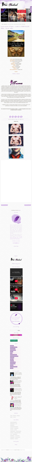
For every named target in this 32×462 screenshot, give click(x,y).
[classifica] (16, 335)
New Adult (12, 357)
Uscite (11, 415)
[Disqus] (16, 170)
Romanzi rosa (12, 363)
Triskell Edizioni (12, 437)
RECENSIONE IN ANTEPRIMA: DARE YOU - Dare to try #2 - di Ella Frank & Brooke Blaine (18, 381)
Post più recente (4, 205)
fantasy (11, 365)
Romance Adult (12, 362)
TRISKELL (14, 73)
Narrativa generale (13, 354)
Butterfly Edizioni (12, 423)
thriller (11, 368)
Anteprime (18, 415)
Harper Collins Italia (18, 431)
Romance (11, 360)
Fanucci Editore (16, 428)
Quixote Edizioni (15, 434)
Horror (11, 351)
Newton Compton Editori (17, 432)
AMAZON (18, 73)
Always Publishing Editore (14, 422)
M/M (11, 353)
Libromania (12, 432)
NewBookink (13, 119)
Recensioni (14, 415)
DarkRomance (12, 348)
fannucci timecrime (17, 437)
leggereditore (12, 438)
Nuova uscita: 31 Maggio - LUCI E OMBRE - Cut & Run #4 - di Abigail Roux (18, 397)
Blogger (19, 210)
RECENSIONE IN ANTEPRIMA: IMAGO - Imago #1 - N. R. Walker (16, 158)
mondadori (16, 438)
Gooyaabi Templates (17, 449)
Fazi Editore (12, 429)
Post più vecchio (27, 205)
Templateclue (7, 449)
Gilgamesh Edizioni (13, 431)
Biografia (11, 345)
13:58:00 (10, 119)
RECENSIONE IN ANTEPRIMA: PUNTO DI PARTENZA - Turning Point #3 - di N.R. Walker (16, 133)
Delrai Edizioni (12, 425)
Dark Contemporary (13, 347)
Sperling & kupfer (17, 435)
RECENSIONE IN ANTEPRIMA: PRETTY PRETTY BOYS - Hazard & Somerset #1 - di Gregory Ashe (18, 389)
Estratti (11, 417)
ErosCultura (12, 428)
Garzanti (15, 429)
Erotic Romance (12, 350)
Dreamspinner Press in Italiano (14, 426)
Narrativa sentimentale (14, 356)
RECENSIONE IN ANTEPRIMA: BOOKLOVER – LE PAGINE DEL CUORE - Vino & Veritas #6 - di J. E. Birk (18, 374)
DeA (16, 423)
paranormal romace (13, 366)
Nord (11, 434)
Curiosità (14, 417)
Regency (11, 359)
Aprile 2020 (5, 24)
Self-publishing (12, 435)
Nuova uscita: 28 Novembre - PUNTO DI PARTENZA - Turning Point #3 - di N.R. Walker (16, 145)
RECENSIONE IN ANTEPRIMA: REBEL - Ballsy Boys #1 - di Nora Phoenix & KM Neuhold (18, 404)
